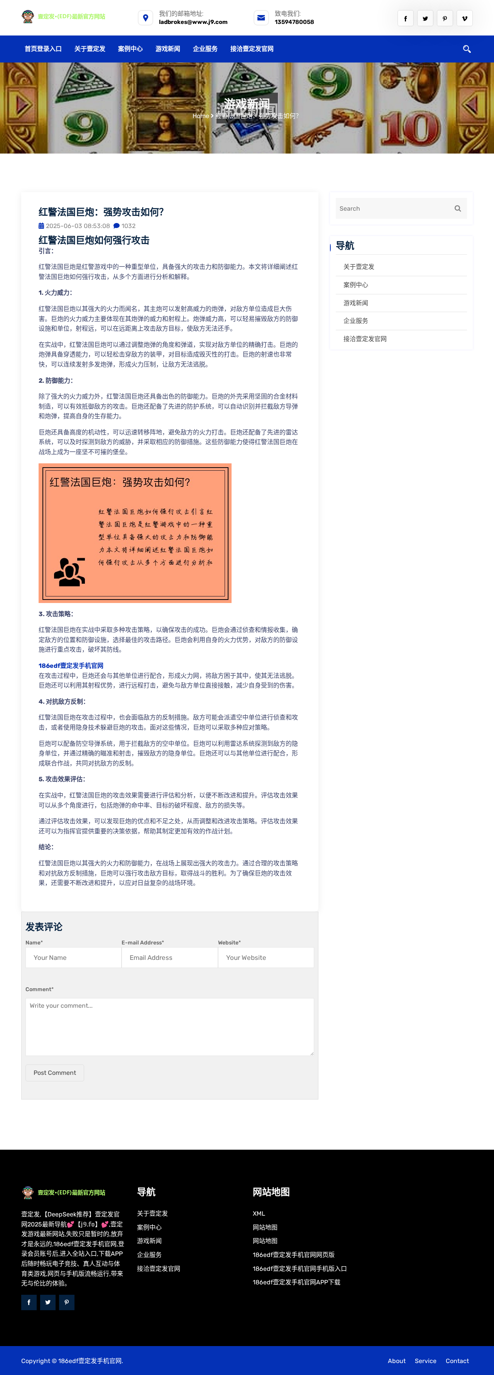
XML (259, 1213)
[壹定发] (73, 16)
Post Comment (55, 1072)
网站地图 (265, 1227)
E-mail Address (143, 942)
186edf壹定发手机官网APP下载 (296, 1282)
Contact (457, 1361)
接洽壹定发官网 (252, 48)
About (397, 1361)
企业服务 (205, 48)
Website (229, 942)
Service (425, 1361)
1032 (128, 226)
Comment (39, 989)
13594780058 (294, 22)
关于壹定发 (89, 48)
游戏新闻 (168, 48)
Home (201, 116)
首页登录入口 (43, 48)
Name (34, 942)
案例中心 (130, 48)
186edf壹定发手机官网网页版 (294, 1254)
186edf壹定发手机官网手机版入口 (300, 1268)
